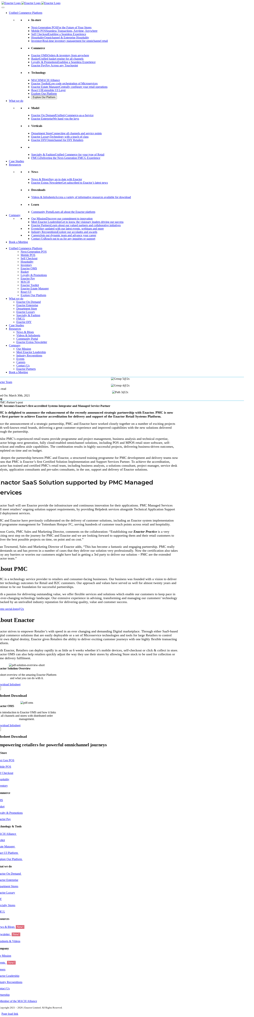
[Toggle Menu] (2, 7)
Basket (25, 271)
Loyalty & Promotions (34, 275)
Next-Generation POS (34, 251)
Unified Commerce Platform (25, 12)
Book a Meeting (18, 242)
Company (14, 215)
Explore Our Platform (44, 93)
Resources (15, 164)
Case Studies (16, 161)
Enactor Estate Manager (35, 288)
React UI (26, 291)
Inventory (26, 265)
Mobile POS (28, 255)
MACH (25, 281)
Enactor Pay (28, 278)
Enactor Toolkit (30, 285)
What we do (16, 100)
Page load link (9, 1013)
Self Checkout (29, 258)
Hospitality (27, 261)
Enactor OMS (29, 268)
